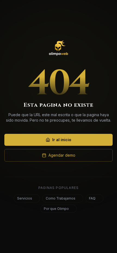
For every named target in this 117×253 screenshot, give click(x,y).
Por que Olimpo (56, 209)
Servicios (24, 198)
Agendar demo (61, 155)
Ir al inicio (61, 139)
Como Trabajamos (60, 198)
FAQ (92, 198)
